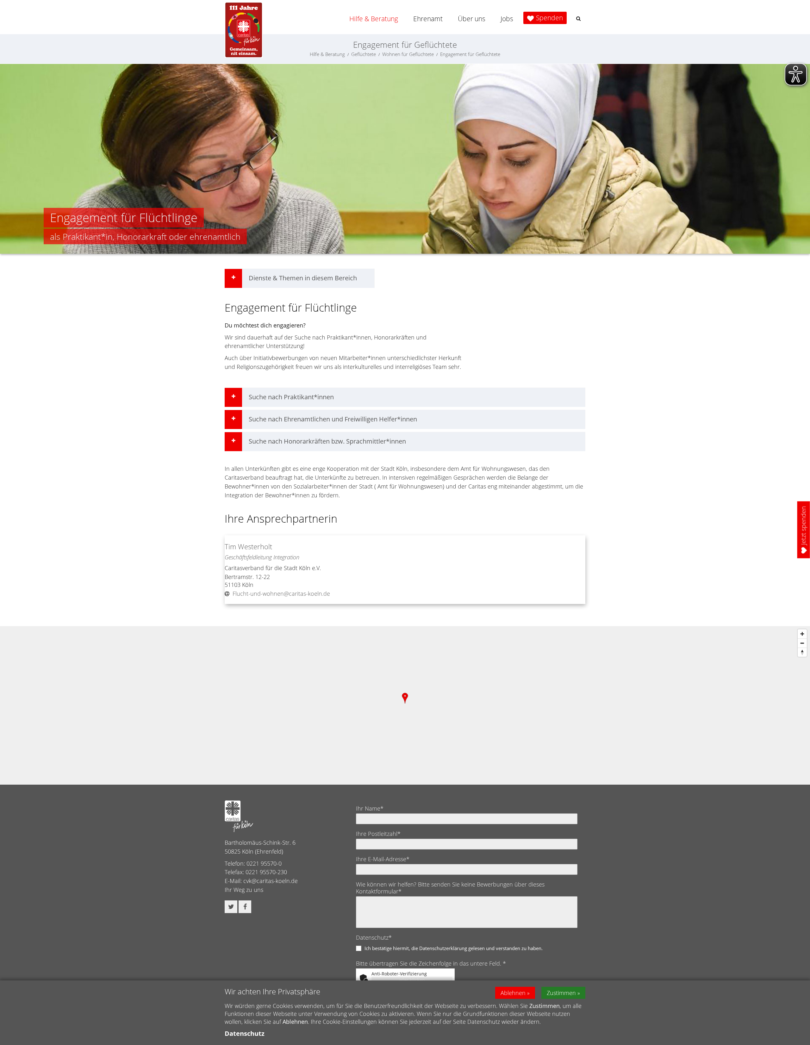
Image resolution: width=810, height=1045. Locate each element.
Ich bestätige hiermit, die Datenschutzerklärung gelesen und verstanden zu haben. (453, 948)
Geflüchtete (363, 54)
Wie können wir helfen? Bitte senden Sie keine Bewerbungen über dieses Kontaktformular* (450, 887)
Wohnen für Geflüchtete (408, 54)
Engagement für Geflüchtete (470, 54)
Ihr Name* (369, 808)
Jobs (507, 18)
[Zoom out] (802, 643)
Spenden (549, 17)
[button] (578, 18)
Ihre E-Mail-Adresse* (382, 859)
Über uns (471, 18)
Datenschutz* (374, 937)
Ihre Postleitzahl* (378, 833)
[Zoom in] (802, 633)
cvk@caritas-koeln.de (270, 881)
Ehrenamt (428, 18)
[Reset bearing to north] (802, 652)
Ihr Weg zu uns (244, 889)
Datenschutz (245, 1033)
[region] (405, 705)
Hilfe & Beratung (373, 18)
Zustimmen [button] (561, 993)
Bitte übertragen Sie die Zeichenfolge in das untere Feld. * (431, 963)
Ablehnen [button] (513, 993)
